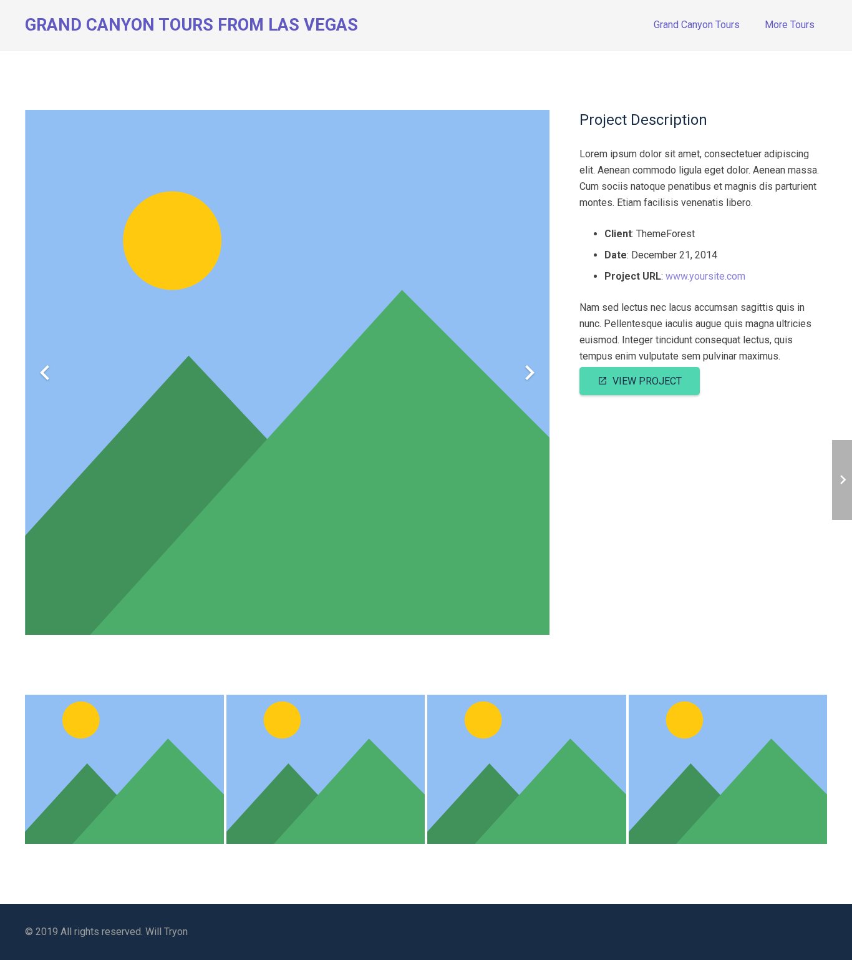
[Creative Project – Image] (325, 769)
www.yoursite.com (705, 276)
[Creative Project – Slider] (124, 769)
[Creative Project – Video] (526, 769)
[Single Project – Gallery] (728, 769)
